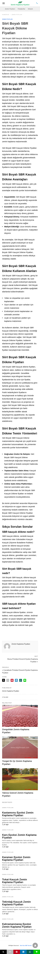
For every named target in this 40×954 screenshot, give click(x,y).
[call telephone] (37, 3)
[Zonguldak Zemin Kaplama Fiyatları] (20, 716)
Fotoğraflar (21, 9)
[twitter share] (3, 680)
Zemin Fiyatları (10, 9)
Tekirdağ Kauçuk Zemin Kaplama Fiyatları (16, 903)
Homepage (5, 14)
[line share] (24, 680)
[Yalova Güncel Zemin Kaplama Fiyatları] (20, 779)
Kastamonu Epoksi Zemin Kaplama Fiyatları (17, 814)
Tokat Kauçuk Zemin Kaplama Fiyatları (14, 881)
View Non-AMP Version (26, 945)
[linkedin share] (16, 680)
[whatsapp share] (20, 680)
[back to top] (35, 945)
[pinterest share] (12, 680)
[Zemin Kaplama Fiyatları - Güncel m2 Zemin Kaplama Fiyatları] (20, 3)
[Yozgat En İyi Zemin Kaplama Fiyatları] (20, 747)
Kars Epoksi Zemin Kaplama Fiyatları (19, 836)
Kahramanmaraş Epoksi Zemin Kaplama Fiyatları (17, 925)
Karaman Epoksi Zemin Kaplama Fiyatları (16, 858)
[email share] (7, 680)
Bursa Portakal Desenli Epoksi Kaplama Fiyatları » (22, 660)
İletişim (30, 9)
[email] (10, 952)
